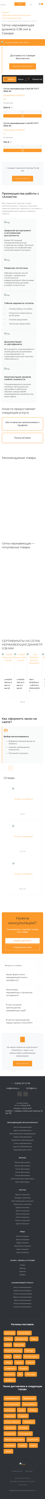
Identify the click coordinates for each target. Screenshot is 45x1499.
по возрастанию (28, 79)
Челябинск (9, 1380)
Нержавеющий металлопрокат (22, 1122)
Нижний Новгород (13, 1350)
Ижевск (8, 1339)
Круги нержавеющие (22, 1130)
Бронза (22, 1158)
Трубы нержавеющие (23, 1137)
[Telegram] (19, 1094)
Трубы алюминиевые (22, 1290)
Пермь (17, 1356)
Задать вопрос (22, 941)
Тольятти (23, 1368)
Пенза (7, 1356)
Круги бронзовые (22, 1182)
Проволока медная (22, 1246)
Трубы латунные (22, 1207)
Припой (22, 1271)
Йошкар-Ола (21, 1339)
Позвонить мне (22, 947)
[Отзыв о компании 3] (22, 798)
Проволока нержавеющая (22, 1140)
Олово (22, 1265)
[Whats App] (25, 1094)
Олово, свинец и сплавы (22, 1260)
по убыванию (25, 79)
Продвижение (17, 1471)
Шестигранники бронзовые (22, 1179)
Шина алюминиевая (22, 1300)
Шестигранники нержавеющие (22, 1134)
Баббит (23, 1275)
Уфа (20, 1374)
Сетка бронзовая (22, 1169)
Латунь (22, 1190)
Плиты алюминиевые (23, 1303)
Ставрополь (10, 1368)
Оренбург (30, 1350)
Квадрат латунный (22, 1198)
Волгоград (9, 1333)
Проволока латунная (22, 1204)
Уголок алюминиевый (22, 1294)
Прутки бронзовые (22, 1162)
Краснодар (19, 1345)
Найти (20, 4)
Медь (22, 1232)
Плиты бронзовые (22, 1175)
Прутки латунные (22, 1194)
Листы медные (22, 1236)
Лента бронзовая (22, 1172)
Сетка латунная (22, 1217)
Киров (7, 1345)
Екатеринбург (24, 1333)
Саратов (30, 1362)
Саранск (19, 1362)
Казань (34, 1339)
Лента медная (22, 1252)
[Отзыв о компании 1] (22, 873)
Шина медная (22, 1249)
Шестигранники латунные (22, 1201)
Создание (29, 1471)
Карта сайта (22, 1485)
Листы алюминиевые (22, 1287)
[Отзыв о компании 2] (22, 836)
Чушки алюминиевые (23, 1307)
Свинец (22, 1268)
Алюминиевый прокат (22, 1283)
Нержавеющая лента (23, 1150)
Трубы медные (22, 1243)
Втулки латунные (22, 1220)
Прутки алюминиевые (22, 1297)
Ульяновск (9, 1374)
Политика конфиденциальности (22, 1481)
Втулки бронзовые (22, 1166)
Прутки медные (22, 1239)
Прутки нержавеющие (22, 1146)
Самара (8, 1362)
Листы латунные (22, 1211)
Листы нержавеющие (23, 1127)
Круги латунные (22, 1224)
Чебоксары (30, 1374)
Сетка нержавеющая (23, 1143)
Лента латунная (22, 1214)
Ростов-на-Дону (31, 1356)
